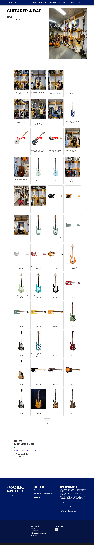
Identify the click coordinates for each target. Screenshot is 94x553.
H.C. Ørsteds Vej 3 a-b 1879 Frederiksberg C (26, 450)
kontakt (80, 2)
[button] (42, 2)
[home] (11, 2)
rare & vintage (52, 2)
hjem (34, 2)
